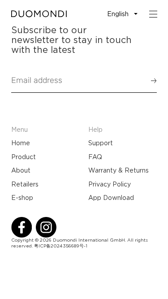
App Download (111, 197)
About (20, 170)
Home (20, 143)
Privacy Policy (109, 184)
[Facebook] (21, 227)
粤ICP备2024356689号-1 (60, 245)
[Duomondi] (39, 13)
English (118, 13)
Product (23, 156)
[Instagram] (46, 227)
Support (100, 143)
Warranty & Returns (118, 170)
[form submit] (149, 80)
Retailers (25, 184)
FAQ (95, 156)
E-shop (22, 197)
